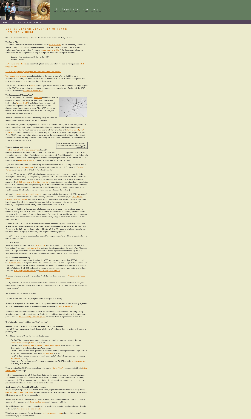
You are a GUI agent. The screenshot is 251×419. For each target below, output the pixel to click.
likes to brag (40, 245)
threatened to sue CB (26, 160)
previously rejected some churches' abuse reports (41, 345)
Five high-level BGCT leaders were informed (22, 150)
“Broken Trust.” (22, 103)
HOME (4, 22)
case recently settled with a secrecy (28, 194)
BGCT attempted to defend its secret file (32, 182)
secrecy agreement (25, 167)
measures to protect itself (32, 91)
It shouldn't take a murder (52, 413)
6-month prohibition (79, 361)
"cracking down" (15, 263)
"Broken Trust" (57, 368)
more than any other (32, 248)
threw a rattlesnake (37, 402)
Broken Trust (33, 343)
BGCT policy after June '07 (49, 271)
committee (38, 98)
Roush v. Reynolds (65, 306)
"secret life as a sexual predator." (29, 409)
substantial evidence (19, 343)
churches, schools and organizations (19, 392)
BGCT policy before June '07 (25, 271)
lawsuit (32, 86)
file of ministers (55, 45)
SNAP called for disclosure (15, 64)
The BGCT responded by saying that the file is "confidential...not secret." (33, 72)
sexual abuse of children (50, 50)
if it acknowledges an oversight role (32, 317)
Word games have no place (15, 76)
